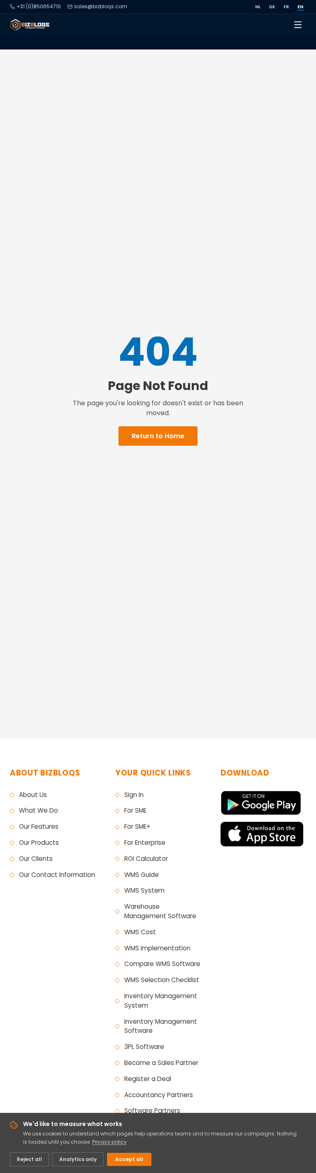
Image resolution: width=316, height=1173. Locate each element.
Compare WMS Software (162, 963)
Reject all (29, 1159)
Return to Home (158, 436)
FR (286, 6)
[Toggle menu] (298, 24)
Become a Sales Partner (161, 1062)
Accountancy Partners (158, 1095)
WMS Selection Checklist (161, 980)
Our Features (38, 826)
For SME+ (137, 826)
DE (272, 6)
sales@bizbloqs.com (100, 6)
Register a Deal (147, 1078)
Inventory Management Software (160, 1026)
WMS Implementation (157, 948)
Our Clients (36, 858)
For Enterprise (144, 842)
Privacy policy (109, 1141)
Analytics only (78, 1159)
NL (258, 6)
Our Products (39, 842)
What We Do (38, 810)
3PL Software (144, 1046)
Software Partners (152, 1110)
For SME (135, 810)
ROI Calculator (146, 858)
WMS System (144, 890)
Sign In (134, 794)
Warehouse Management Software (160, 911)
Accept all (129, 1159)
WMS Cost (140, 932)
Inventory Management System (160, 1001)
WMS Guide (141, 874)
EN (300, 6)
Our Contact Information (57, 874)
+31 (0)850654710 (38, 6)
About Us (33, 794)
